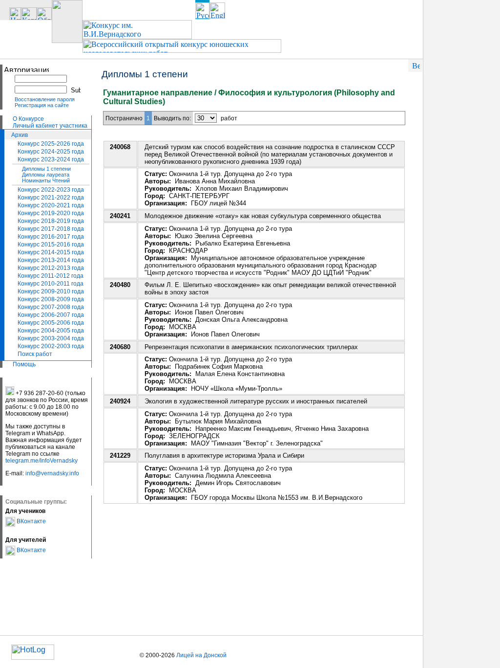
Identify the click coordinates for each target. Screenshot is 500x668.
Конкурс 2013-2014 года (51, 260)
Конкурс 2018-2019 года (51, 221)
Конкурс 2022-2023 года (51, 189)
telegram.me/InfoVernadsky (41, 460)
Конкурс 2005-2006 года (51, 322)
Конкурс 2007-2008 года (51, 307)
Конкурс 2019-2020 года (51, 213)
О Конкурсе (28, 118)
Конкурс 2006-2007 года (51, 315)
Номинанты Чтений (46, 180)
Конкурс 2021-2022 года (51, 197)
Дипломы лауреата (45, 175)
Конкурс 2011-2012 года (50, 275)
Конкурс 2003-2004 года (51, 338)
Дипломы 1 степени (46, 169)
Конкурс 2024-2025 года (51, 151)
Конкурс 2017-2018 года (51, 228)
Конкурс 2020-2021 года (51, 205)
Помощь (24, 364)
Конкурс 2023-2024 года (51, 159)
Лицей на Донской (201, 655)
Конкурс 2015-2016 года (51, 244)
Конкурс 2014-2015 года (51, 252)
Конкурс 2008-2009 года (51, 299)
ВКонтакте (30, 521)
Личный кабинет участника (50, 125)
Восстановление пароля (45, 99)
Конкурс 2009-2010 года (51, 291)
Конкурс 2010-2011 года (50, 283)
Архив (19, 135)
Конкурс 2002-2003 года (51, 346)
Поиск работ (35, 354)
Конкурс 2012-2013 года (51, 268)
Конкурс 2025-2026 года (51, 143)
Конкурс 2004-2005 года (51, 330)
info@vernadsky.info (52, 473)
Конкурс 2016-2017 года (51, 236)
